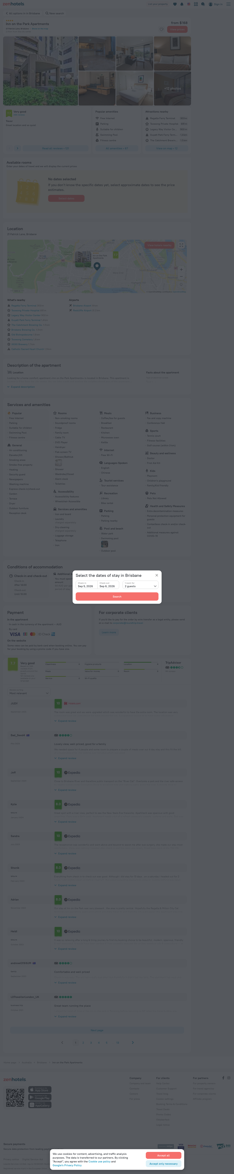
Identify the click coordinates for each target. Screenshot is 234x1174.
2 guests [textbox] (130, 586)
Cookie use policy (100, 1161)
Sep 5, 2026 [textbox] (85, 586)
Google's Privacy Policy (67, 1165)
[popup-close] (157, 575)
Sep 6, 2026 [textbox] (107, 586)
